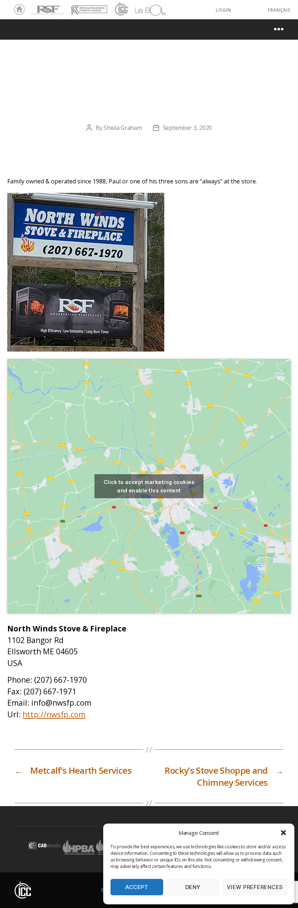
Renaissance (87, 6)
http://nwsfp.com (54, 714)
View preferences (255, 887)
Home (17, 9)
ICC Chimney (120, 9)
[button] (283, 832)
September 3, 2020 (187, 128)
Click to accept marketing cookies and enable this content (149, 486)
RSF (34, 6)
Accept (136, 887)
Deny (193, 887)
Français (279, 10)
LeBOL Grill (144, 9)
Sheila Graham (123, 128)
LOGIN (223, 10)
